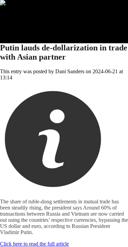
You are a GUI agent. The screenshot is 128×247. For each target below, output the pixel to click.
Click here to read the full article (34, 244)
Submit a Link (29, 15)
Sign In (21, 27)
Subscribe (24, 21)
